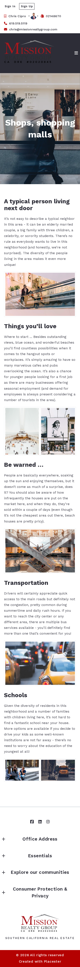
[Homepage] (29, 53)
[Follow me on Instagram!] (48, 822)
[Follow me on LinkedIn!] (40, 822)
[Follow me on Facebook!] (32, 822)
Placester (52, 961)
